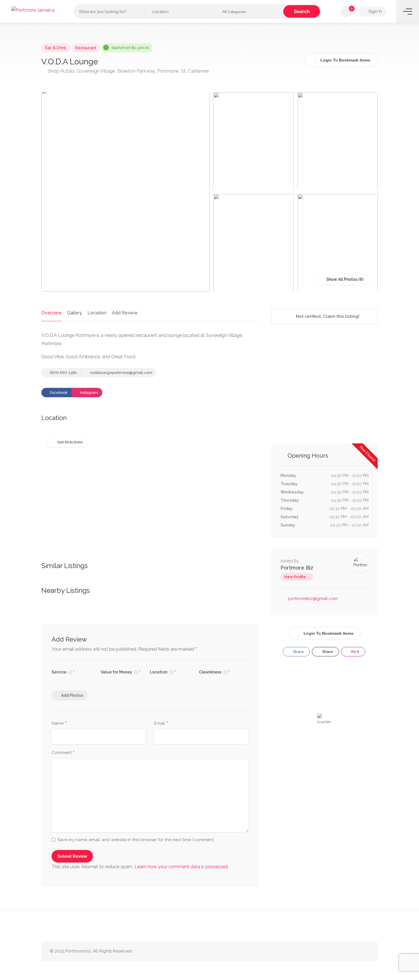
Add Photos (72, 695)
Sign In (374, 11)
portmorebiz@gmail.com (313, 598)
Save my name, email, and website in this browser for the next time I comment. (135, 839)
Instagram (88, 392)
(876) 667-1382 (63, 372)
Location (97, 313)
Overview (51, 313)
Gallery (74, 313)
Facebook (58, 392)
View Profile (295, 577)
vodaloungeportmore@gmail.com (121, 372)
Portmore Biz (296, 568)
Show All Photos (341, 279)
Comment (63, 752)
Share (298, 652)
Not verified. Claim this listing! (327, 316)
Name (59, 723)
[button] (248, 12)
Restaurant (85, 48)
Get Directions (70, 442)
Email (161, 723)
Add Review (125, 313)
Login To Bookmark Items (328, 633)
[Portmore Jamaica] (32, 10)
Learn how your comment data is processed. (182, 866)
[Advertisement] (324, 390)
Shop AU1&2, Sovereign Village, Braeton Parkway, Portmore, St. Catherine (127, 71)
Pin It (354, 652)
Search (302, 11)
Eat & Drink (55, 48)
